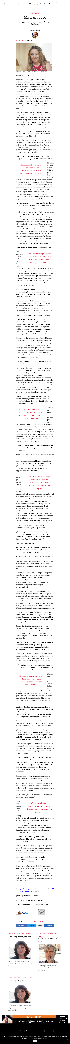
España (34, 921)
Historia (40, 921)
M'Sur (45, 4)
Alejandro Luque (35, 30)
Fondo (6, 4)
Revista (12, 4)
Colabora (52, 4)
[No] (68, 1039)
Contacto (49, 1031)
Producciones (22, 4)
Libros (31, 4)
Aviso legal (29, 1031)
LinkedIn (49, 925)
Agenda (38, 4)
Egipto (29, 921)
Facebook (21, 925)
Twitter (31, 925)
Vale (35, 1041)
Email (40, 925)
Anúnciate (39, 1031)
